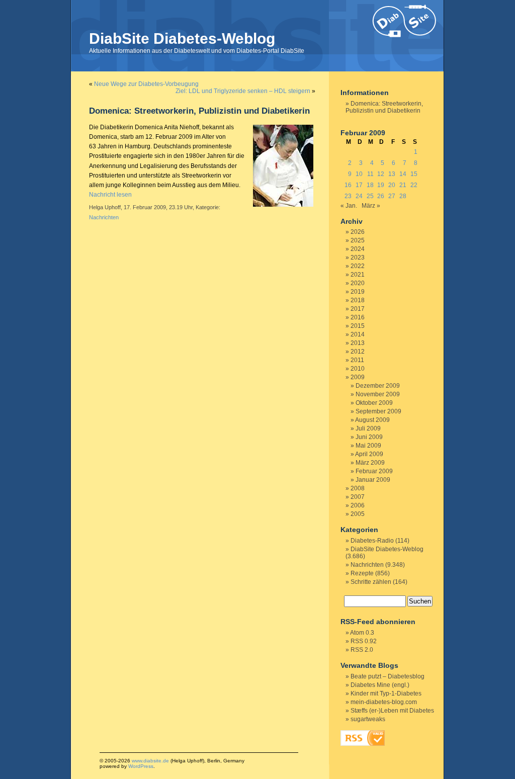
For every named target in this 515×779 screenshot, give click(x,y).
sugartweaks (368, 719)
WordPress (140, 766)
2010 (358, 368)
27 (391, 196)
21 (402, 185)
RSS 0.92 (364, 641)
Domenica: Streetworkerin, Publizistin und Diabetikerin (199, 111)
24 (359, 196)
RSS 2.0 (362, 649)
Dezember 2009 (378, 385)
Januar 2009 (373, 479)
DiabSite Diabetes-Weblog (182, 38)
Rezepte (362, 573)
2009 (358, 377)
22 (413, 185)
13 (391, 174)
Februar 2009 (374, 471)
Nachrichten (104, 217)
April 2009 (369, 454)
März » (371, 205)
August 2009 (372, 419)
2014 (358, 334)
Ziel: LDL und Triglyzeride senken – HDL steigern (243, 91)
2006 (358, 505)
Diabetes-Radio (372, 540)
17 (359, 185)
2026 (358, 231)
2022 (358, 266)
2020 (358, 283)
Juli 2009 (368, 428)
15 (413, 174)
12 (380, 174)
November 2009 (378, 394)
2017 (358, 308)
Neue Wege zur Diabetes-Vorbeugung (146, 84)
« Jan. (348, 205)
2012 (358, 351)
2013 (358, 343)
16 (348, 185)
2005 (358, 513)
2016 (358, 317)
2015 (358, 325)
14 (402, 174)
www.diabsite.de (150, 760)
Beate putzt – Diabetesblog (387, 676)
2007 (358, 496)
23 (348, 196)
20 (391, 185)
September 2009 (378, 411)
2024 (358, 248)
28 (402, 196)
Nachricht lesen (110, 194)
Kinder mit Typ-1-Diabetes (386, 693)
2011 (357, 360)
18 (370, 185)
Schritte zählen (371, 581)
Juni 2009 (369, 437)
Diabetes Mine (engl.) (380, 684)
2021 (358, 274)
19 (380, 185)
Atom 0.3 (362, 632)
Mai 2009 (368, 445)
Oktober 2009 (374, 402)
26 (380, 196)
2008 (358, 488)
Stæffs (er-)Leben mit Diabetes (392, 710)
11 (370, 174)
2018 (358, 300)
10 (359, 174)
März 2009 (370, 462)
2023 (358, 257)
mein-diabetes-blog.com (384, 702)
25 (370, 196)
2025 (358, 240)
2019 (358, 291)
